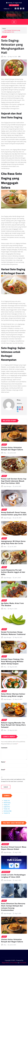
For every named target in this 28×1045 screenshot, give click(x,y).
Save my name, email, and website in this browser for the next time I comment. (13, 780)
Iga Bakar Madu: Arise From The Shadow (12, 604)
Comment (4, 748)
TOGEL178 (7, 800)
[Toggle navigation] (14, 21)
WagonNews (5, 962)
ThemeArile (23, 962)
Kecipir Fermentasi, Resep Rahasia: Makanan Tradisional (13, 633)
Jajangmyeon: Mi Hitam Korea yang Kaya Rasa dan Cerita (13, 542)
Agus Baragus (7, 486)
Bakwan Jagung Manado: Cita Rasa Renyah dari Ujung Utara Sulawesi (13, 725)
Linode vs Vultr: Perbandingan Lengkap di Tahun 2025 (13, 876)
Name (3, 762)
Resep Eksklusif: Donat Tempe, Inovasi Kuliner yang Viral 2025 (14, 513)
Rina (5, 56)
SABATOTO (7, 807)
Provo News (14, 962)
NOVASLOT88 (7, 811)
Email (3, 769)
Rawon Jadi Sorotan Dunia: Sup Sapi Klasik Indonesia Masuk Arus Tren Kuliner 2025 (13, 481)
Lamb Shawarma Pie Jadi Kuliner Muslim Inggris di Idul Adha (13, 572)
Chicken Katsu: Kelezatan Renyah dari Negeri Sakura (12, 448)
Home (4, 28)
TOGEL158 (7, 809)
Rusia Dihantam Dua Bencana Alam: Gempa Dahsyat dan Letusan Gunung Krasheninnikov (13, 907)
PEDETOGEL (7, 803)
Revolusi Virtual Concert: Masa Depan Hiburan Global (13, 848)
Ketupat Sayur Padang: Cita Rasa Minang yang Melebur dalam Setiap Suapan (12, 661)
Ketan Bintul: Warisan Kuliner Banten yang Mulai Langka (13, 695)
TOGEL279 (7, 805)
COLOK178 (7, 813)
